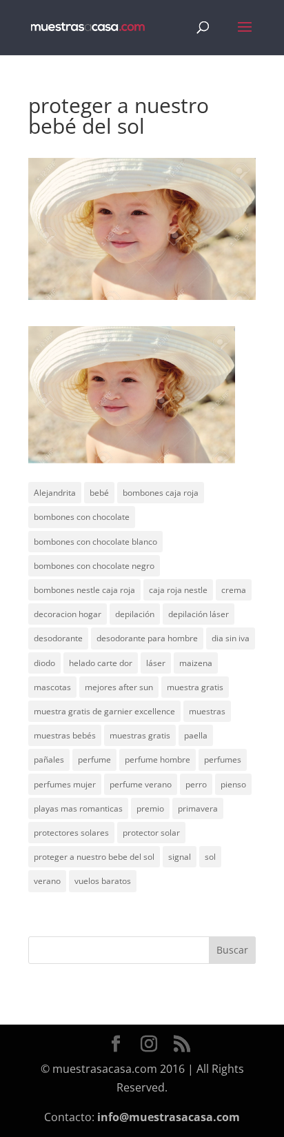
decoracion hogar (67, 614)
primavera (198, 808)
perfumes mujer (65, 784)
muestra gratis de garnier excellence (104, 711)
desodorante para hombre (147, 638)
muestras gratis (140, 735)
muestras (207, 711)
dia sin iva (231, 638)
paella (195, 735)
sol (210, 857)
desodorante (58, 638)
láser (155, 663)
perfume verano (141, 784)
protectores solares (71, 832)
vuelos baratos (102, 881)
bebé (99, 493)
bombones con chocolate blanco (95, 541)
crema (233, 590)
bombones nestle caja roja (84, 590)
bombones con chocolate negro (94, 566)
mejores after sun (119, 687)
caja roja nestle (178, 590)
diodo (44, 663)
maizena (195, 663)
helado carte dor (100, 663)
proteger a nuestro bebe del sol (94, 857)
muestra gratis (195, 687)
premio (150, 808)
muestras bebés (65, 735)
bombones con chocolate (82, 517)
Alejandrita (55, 493)
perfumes (222, 759)
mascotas (52, 687)
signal (179, 857)
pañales (49, 759)
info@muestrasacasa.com (168, 1117)
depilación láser (198, 614)
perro (196, 784)
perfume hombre (157, 759)
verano (47, 881)
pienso (233, 784)
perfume (94, 759)
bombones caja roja (161, 493)
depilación (134, 614)
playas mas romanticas (78, 808)
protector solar (151, 832)
